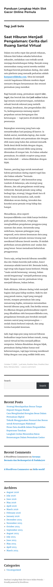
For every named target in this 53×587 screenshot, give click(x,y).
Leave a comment (28, 367)
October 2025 (13, 526)
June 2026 (12, 499)
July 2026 (11, 495)
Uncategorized (14, 570)
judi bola (22, 364)
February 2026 (14, 513)
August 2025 (13, 533)
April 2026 (12, 506)
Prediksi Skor (32, 364)
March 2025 (12, 550)
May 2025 (11, 543)
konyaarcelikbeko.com (15, 77)
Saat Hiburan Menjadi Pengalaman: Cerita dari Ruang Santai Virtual (25, 41)
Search (7, 380)
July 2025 (11, 537)
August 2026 (13, 492)
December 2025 (14, 519)
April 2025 (12, 547)
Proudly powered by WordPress (16, 582)
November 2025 (14, 523)
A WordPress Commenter (16, 469)
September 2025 (15, 530)
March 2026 (12, 509)
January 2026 (13, 516)
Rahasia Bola (14, 367)
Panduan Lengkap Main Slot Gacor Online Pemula (25, 10)
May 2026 (11, 502)
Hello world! (39, 469)
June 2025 (11, 540)
